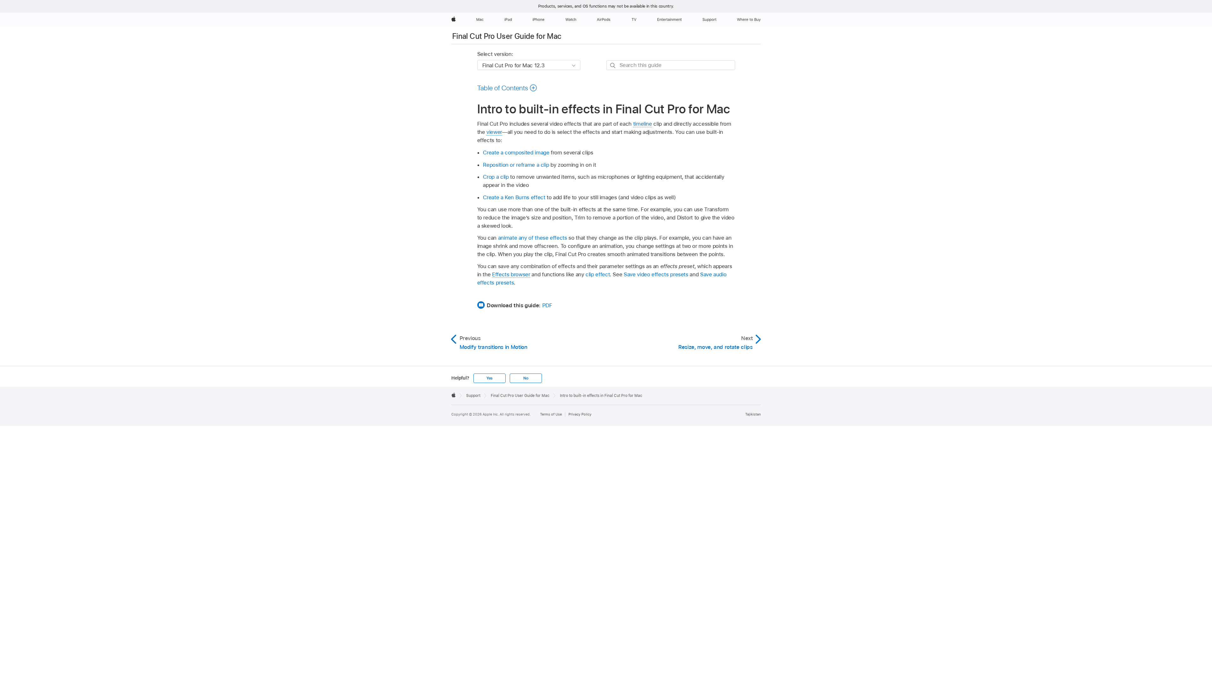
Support (473, 395)
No (525, 378)
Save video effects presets (656, 274)
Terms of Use (551, 414)
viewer (494, 132)
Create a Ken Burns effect (514, 197)
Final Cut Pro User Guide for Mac (506, 36)
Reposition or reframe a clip (516, 165)
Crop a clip (495, 177)
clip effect (597, 274)
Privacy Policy (579, 414)
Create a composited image (516, 152)
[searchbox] (670, 65)
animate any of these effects (532, 238)
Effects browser (511, 274)
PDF (547, 305)
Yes (489, 378)
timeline (642, 124)
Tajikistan (753, 414)
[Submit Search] (613, 65)
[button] (507, 88)
